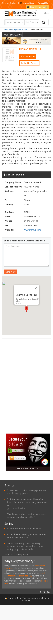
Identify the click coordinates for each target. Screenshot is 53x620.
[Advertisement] (28, 388)
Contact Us (43, 3)
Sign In (5, 3)
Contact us (16, 35)
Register (13, 3)
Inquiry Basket (29, 3)
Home (7, 29)
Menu (46, 13)
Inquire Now (29, 56)
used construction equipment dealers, (24, 574)
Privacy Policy (22, 554)
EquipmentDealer (19, 29)
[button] (26, 309)
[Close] (35, 288)
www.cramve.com (32, 229)
